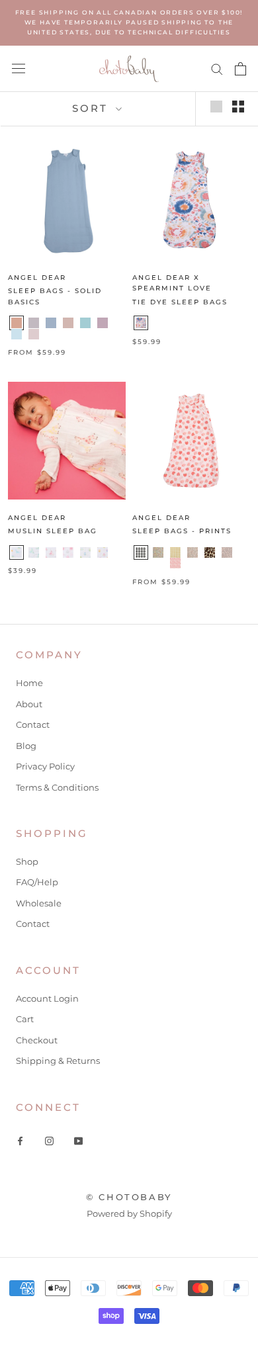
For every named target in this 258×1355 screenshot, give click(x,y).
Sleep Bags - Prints (182, 531)
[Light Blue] (16, 334)
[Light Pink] (33, 334)
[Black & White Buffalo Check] (141, 552)
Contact (33, 724)
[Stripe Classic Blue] (192, 563)
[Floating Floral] (158, 552)
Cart (25, 1019)
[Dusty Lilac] (102, 323)
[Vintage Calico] (192, 552)
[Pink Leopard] (227, 552)
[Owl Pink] (102, 552)
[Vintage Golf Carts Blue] (141, 563)
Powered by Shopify (129, 1213)
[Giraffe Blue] (33, 552)
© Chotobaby (129, 1197)
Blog (26, 745)
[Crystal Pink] (68, 323)
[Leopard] (209, 552)
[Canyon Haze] (141, 323)
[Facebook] (20, 1140)
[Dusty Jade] (85, 323)
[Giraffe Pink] (51, 552)
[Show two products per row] (238, 106)
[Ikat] (68, 552)
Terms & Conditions (57, 787)
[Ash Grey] (33, 323)
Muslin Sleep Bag (52, 531)
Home (29, 683)
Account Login (47, 998)
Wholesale (39, 903)
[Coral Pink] (16, 323)
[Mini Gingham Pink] (158, 563)
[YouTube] (78, 1140)
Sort (92, 108)
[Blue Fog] (51, 323)
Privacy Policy (45, 766)
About (29, 704)
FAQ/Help (37, 882)
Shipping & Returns (58, 1060)
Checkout (37, 1040)
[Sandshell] (51, 334)
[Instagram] (49, 1140)
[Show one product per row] (216, 106)
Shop (27, 861)
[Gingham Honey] (175, 552)
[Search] (217, 68)
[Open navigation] (18, 68)
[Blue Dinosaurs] (16, 552)
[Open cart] (240, 68)
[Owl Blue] (85, 552)
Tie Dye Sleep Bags (180, 302)
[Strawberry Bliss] (175, 563)
